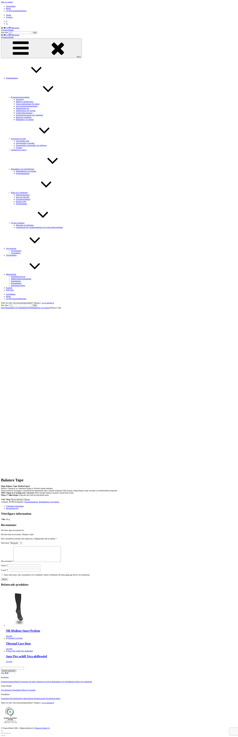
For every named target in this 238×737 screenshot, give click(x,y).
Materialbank (11, 274)
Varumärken (10, 6)
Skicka (4, 579)
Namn (4, 565)
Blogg (8, 8)
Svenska (9, 17)
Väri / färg (5, 499)
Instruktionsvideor (18, 285)
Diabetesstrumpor (23, 195)
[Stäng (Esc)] (9, 733)
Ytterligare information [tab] (15, 506)
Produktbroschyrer (18, 277)
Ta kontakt (31, 690)
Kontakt (9, 288)
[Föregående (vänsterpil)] (2, 735)
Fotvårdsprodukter (23, 199)
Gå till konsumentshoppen (16, 11)
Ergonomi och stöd (18, 139)
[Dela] (7, 733)
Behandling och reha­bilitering (22, 169)
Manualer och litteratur (25, 225)
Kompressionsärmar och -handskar (29, 115)
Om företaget (11, 248)
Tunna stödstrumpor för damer (28, 104)
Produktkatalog (12, 78)
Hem (3, 308)
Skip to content (7, 2)
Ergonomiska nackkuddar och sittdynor (31, 145)
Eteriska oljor (21, 201)
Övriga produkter (17, 223)
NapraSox (20, 99)
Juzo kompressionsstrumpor (27, 106)
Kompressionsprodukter (20, 97)
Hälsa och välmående (19, 193)
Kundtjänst (5, 698)
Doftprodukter (21, 204)
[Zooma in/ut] (2, 733)
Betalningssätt (40, 698)
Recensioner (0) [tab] (12, 508)
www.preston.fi (48, 303)
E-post (4, 570)
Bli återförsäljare (16, 698)
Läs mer (9, 636)
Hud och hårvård (22, 197)
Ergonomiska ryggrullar (25, 143)
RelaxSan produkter (23, 117)
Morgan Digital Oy (42, 728)
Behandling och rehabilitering (17, 308)
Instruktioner (16, 281)
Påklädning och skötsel (25, 120)
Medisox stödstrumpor (24, 102)
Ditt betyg (5, 543)
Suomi (8, 15)
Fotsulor (19, 148)
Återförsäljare (11, 255)
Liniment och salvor (19, 150)
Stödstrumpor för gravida (25, 111)
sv (7, 24)
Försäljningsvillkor (53, 698)
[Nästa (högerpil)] (4, 735)
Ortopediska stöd (22, 141)
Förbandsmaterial (22, 173)
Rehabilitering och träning (26, 171)
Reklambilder (16, 283)
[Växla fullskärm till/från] (4, 733)
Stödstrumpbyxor (22, 108)
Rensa (27, 499)
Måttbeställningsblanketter (21, 279)
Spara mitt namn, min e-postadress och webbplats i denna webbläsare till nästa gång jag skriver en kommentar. (47, 575)
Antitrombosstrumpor (24, 113)
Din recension (7, 561)
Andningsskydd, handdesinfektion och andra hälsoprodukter (39, 227)
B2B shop (10, 290)
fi (6, 21)
